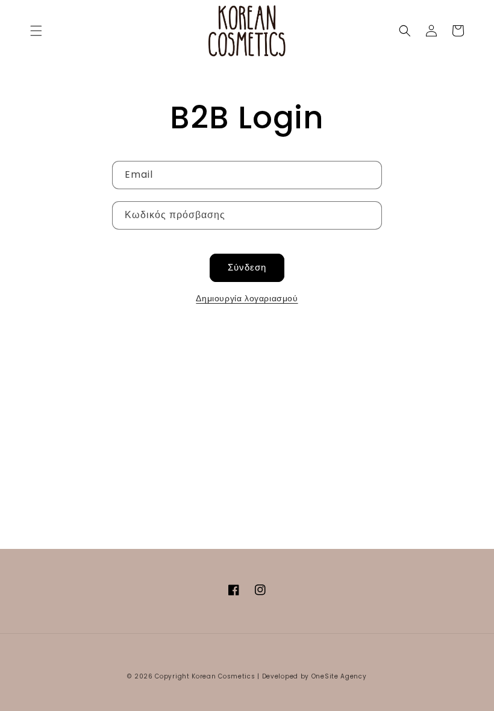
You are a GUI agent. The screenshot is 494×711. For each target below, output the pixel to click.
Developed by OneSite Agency (314, 676)
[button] (36, 30)
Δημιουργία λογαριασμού (247, 298)
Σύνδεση (247, 267)
